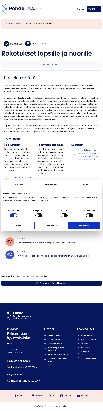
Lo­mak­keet (86, 343)
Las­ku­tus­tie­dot (54, 339)
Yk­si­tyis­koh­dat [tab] (51, 184)
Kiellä (18, 225)
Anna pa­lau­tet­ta (88, 339)
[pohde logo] (21, 8)
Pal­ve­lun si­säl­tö (50, 64)
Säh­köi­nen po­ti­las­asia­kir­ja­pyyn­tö (21, 179)
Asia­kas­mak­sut (55, 335)
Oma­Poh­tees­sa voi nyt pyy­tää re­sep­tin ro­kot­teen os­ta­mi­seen (46, 243)
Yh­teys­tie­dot (85, 353)
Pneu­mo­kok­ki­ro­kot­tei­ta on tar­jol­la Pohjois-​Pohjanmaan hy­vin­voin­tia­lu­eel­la (53, 256)
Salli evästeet (84, 225)
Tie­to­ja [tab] (85, 184)
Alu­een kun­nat (88, 335)
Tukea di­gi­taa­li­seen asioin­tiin (56, 349)
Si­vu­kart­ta (85, 347)
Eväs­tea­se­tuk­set (88, 358)
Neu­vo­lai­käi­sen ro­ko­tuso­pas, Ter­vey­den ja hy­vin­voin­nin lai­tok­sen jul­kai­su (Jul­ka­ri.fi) (88, 154)
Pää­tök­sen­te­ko (55, 343)
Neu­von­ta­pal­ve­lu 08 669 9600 (25, 381)
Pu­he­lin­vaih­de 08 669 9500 (24, 367)
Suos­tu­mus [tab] (18, 184)
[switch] (38, 215)
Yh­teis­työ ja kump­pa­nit (58, 354)
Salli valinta (51, 225)
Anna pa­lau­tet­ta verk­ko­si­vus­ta (53, 283)
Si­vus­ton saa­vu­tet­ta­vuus (57, 359)
